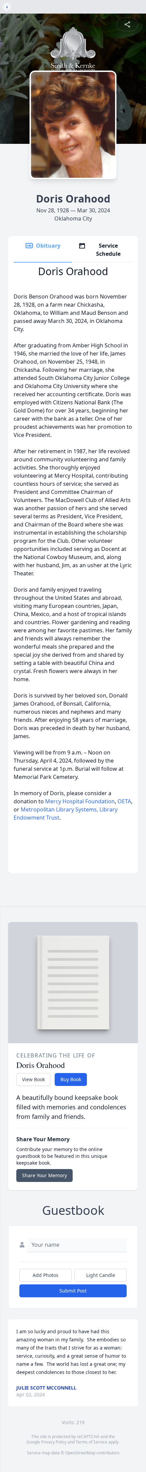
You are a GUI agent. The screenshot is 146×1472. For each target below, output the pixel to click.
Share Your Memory (44, 1175)
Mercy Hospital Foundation (79, 801)
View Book (33, 1079)
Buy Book (70, 1079)
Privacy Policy (54, 1442)
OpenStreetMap (80, 1453)
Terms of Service (91, 1442)
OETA (124, 801)
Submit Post (73, 1290)
